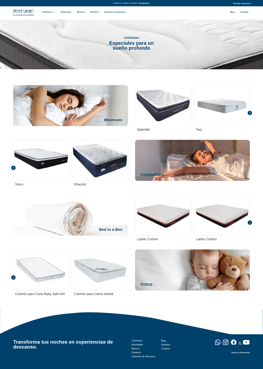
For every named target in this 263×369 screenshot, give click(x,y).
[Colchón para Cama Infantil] (100, 269)
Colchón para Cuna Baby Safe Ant (40, 294)
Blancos (81, 12)
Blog (232, 12)
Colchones (47, 12)
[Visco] (41, 160)
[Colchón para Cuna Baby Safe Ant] (41, 270)
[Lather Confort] (163, 215)
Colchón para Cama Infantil (93, 294)
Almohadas (66, 12)
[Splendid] (163, 105)
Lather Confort (147, 239)
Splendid (143, 129)
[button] (249, 113)
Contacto (165, 348)
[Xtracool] (100, 160)
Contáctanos (144, 3)
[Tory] (222, 106)
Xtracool (80, 184)
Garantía (244, 12)
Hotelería (94, 12)
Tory (199, 129)
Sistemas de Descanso (115, 12)
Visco (19, 184)
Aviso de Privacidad (240, 352)
